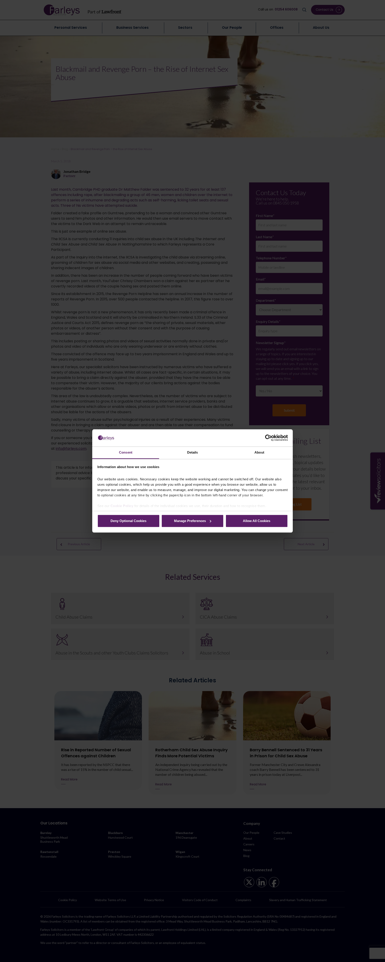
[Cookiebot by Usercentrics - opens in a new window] (268, 438)
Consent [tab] (125, 452)
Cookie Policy (122, 506)
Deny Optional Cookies (128, 521)
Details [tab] (192, 452)
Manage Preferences (190, 521)
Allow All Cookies (256, 521)
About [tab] (259, 452)
